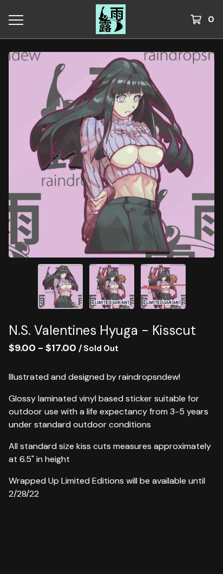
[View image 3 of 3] (163, 286)
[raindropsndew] (111, 19)
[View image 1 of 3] (60, 286)
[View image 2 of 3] (111, 286)
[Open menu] (15, 19)
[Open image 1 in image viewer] (111, 155)
